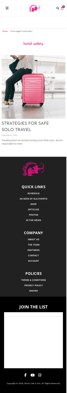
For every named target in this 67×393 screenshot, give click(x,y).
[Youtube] (32, 375)
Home (5, 31)
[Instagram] (39, 375)
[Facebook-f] (25, 375)
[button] (57, 8)
